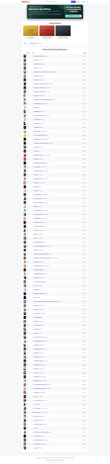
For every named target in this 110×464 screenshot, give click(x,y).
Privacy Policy (61, 460)
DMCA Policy (54, 460)
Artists (78, 1)
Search (73, 1)
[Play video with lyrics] (33, 56)
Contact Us (48, 460)
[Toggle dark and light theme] (87, 2)
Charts (83, 1)
